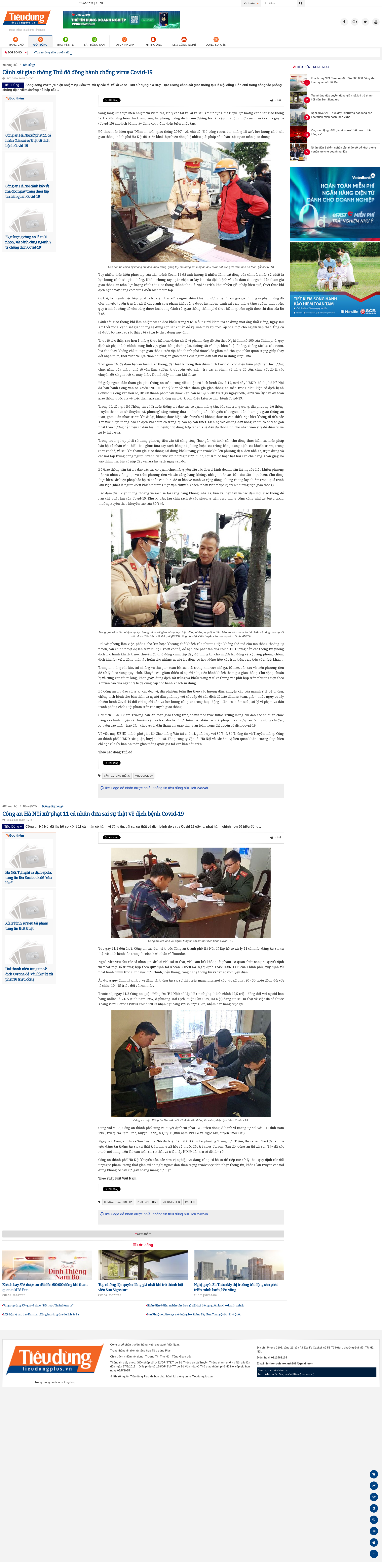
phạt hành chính (147, 1202)
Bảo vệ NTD (65, 44)
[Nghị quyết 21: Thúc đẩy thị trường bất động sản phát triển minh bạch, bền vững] (298, 125)
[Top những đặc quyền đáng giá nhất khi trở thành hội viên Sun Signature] (298, 107)
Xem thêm (144, 1234)
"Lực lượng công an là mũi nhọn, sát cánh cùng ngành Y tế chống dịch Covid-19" (28, 242)
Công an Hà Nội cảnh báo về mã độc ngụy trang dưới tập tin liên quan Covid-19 (27, 191)
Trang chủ (15, 44)
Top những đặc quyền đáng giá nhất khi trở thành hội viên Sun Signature (85, 52)
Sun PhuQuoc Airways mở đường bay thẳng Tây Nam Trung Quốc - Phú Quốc (194, 1314)
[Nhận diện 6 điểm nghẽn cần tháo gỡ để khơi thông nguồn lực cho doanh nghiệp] (298, 159)
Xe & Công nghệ (184, 44)
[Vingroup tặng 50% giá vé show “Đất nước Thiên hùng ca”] (298, 142)
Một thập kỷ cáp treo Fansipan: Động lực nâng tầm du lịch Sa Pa (41, 1314)
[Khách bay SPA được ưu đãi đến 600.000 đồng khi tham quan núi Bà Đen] (298, 90)
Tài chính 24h (124, 44)
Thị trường (153, 44)
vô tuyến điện (171, 1202)
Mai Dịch (190, 1202)
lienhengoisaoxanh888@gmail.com (289, 1363)
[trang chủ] (26, 26)
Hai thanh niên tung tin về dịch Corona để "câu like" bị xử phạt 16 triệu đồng (29, 974)
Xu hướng (252, 3)
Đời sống (40, 44)
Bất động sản (94, 44)
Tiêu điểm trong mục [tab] (312, 67)
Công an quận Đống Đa (118, 1202)
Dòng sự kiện (216, 44)
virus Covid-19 (144, 776)
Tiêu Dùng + (13, 85)
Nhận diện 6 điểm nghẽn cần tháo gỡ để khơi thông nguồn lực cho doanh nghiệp (195, 1305)
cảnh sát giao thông (117, 776)
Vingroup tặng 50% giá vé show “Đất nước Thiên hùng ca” (38, 1305)
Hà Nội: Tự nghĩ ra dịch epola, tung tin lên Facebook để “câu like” (28, 877)
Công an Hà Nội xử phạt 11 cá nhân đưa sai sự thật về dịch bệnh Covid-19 (28, 140)
